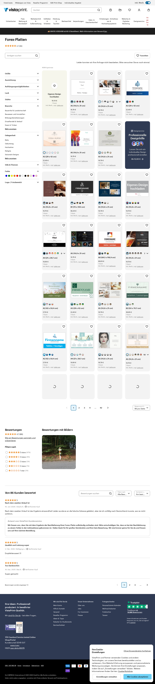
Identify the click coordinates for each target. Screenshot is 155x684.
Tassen (104, 615)
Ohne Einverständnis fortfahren (137, 651)
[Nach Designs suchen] (36, 55)
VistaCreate (8, 3)
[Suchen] (98, 10)
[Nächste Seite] (108, 407)
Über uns (81, 605)
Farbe (7, 171)
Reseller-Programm (40, 3)
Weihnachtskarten (109, 609)
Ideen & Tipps (58, 618)
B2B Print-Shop (56, 3)
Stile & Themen (11, 165)
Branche (8, 106)
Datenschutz (35, 665)
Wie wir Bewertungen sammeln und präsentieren (20, 439)
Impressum (26, 665)
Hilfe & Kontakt (59, 609)
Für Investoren (83, 612)
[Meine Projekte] (120, 10)
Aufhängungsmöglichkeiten (17, 86)
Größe (7, 73)
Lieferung (60, 105)
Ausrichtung (10, 80)
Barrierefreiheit (59, 625)
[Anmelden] (139, 10)
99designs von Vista (23, 3)
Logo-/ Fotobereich (13, 182)
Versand (56, 612)
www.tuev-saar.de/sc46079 (13, 646)
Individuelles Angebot (73, 3)
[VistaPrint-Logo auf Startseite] (16, 10)
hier (105, 31)
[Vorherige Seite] (66, 407)
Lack (7, 93)
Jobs (79, 609)
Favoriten (144, 55)
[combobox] (64, 10)
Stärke (8, 99)
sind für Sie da (14, 615)
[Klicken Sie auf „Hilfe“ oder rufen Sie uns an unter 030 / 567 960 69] (110, 10)
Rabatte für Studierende (62, 622)
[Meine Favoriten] (129, 10)
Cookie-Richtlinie (125, 671)
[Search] (110, 493)
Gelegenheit (10, 135)
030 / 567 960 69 (10, 665)
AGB (42, 665)
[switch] (142, 2)
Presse (80, 615)
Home (19, 665)
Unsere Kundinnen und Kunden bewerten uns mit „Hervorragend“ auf (138, 620)
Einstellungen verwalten (106, 677)
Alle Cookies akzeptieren (137, 677)
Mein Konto (57, 605)
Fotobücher (106, 612)
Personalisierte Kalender (111, 605)
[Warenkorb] (148, 10)
